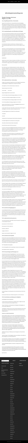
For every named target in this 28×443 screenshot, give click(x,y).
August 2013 (11, 434)
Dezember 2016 (12, 379)
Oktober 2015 (12, 397)
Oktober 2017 (12, 373)
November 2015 (12, 395)
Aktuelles (11, 1)
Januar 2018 (11, 369)
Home (9, 1)
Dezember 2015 (12, 393)
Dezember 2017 (12, 371)
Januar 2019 (11, 367)
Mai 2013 (11, 438)
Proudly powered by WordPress (10, 441)
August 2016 (11, 383)
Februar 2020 (12, 363)
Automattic (19, 441)
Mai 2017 (11, 375)
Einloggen (20, 363)
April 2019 (11, 365)
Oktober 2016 (12, 381)
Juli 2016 (11, 385)
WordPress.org (21, 365)
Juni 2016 (11, 387)
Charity (19, 1)
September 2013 (12, 432)
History (15, 1)
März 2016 (11, 391)
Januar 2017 (11, 377)
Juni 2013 (11, 436)
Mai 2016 (11, 389)
